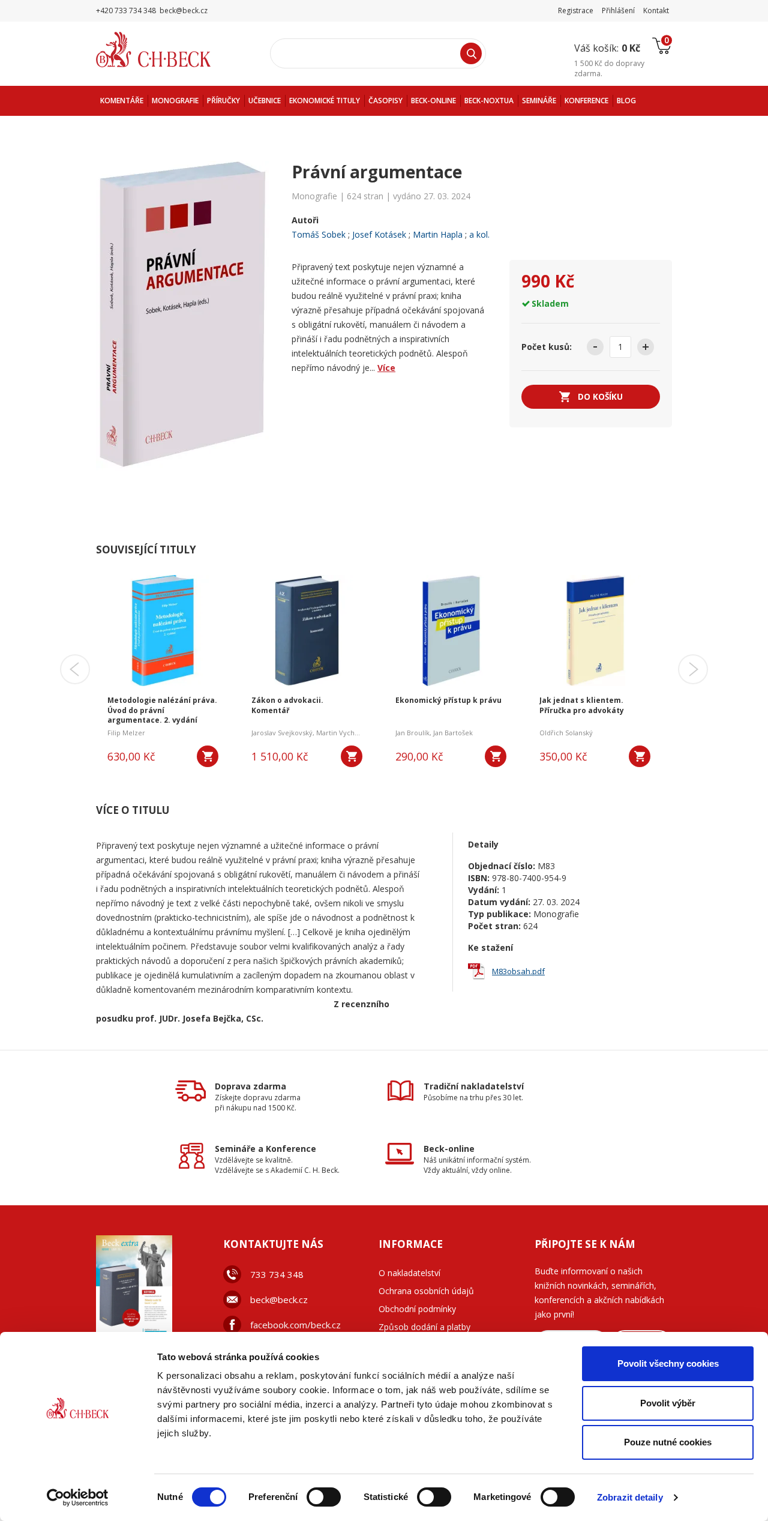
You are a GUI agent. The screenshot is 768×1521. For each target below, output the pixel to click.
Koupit (207, 756)
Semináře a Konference (265, 1148)
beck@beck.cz (279, 1300)
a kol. (479, 234)
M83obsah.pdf (518, 971)
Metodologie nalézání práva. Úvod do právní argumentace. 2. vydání (162, 711)
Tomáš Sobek (319, 234)
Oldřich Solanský (566, 732)
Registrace (575, 10)
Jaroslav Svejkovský (282, 732)
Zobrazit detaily (630, 1497)
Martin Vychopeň (343, 732)
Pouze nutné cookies (668, 1442)
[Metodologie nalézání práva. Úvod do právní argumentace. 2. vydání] (162, 629)
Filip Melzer (126, 732)
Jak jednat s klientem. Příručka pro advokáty (581, 705)
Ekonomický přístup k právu (448, 700)
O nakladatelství (409, 1273)
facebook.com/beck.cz (295, 1325)
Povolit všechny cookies (668, 1363)
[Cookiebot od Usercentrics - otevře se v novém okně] (77, 1498)
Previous (75, 669)
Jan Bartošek (453, 732)
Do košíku (600, 396)
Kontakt (656, 10)
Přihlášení (618, 10)
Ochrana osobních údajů (426, 1291)
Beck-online (449, 1148)
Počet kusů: (546, 346)
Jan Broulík (412, 732)
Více (386, 367)
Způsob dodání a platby (424, 1327)
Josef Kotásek (379, 234)
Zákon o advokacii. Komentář (287, 705)
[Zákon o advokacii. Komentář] (306, 629)
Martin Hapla (438, 234)
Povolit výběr (667, 1403)
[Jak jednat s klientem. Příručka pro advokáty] (594, 629)
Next (693, 669)
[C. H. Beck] (170, 49)
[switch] (324, 1497)
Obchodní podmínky (417, 1309)
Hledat (471, 53)
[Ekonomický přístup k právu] (450, 629)
